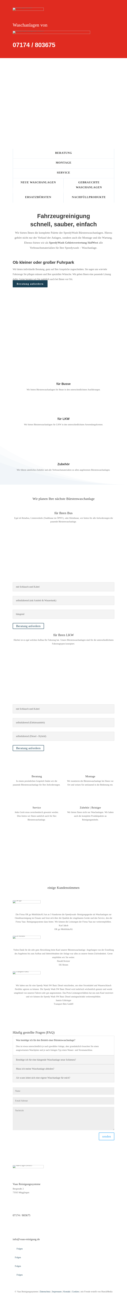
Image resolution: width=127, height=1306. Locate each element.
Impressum (57, 1291)
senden (106, 1136)
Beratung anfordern (30, 284)
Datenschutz (45, 1291)
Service (63, 172)
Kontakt (66, 1291)
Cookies (75, 1291)
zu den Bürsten (12, 860)
